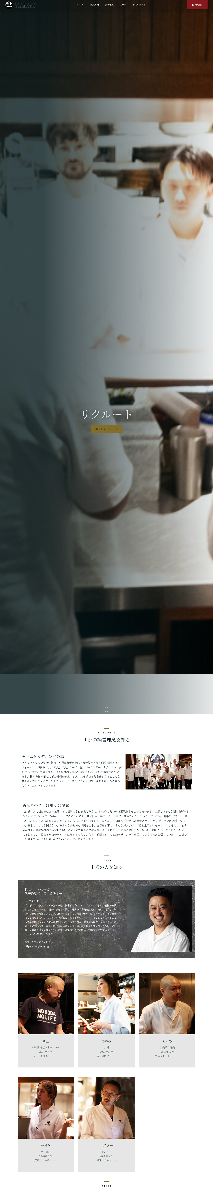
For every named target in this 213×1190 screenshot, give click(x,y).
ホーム (80, 4)
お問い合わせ (139, 4)
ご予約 (123, 4)
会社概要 (109, 4)
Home (98, 429)
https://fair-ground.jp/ (37, 946)
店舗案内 (94, 4)
